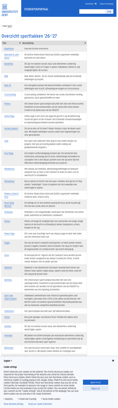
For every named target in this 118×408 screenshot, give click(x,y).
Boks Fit (7, 85)
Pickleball (8, 211)
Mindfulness (9, 168)
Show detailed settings (14, 404)
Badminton (9, 48)
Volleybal (8, 335)
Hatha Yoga (9, 115)
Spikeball (8, 267)
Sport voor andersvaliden (10, 297)
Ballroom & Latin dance (11, 56)
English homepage (106, 3)
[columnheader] (12, 43)
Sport (10, 25)
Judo (6, 140)
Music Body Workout (9, 204)
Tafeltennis (9, 311)
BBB (6, 76)
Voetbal (7, 326)
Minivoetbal (9, 181)
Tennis (7, 317)
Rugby (7, 242)
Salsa (6, 255)
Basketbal (8, 63)
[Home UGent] (10, 8)
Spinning (8, 279)
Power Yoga (9, 233)
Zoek (109, 11)
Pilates (7, 221)
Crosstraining (10, 94)
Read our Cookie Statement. (40, 404)
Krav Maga (8, 153)
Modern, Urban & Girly (11, 195)
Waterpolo (8, 347)
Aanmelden (89, 3)
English (7, 360)
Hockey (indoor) (11, 128)
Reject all (95, 388)
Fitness (7, 103)
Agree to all (95, 382)
